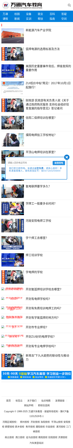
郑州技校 (24, 422)
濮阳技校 (40, 426)
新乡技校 (19, 426)
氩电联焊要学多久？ (38, 186)
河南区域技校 (9, 422)
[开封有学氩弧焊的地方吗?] (12, 317)
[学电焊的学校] (12, 277)
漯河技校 (60, 426)
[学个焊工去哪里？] (12, 243)
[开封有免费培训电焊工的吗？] (12, 308)
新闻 (17, 18)
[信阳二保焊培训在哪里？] (12, 122)
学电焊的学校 (34, 272)
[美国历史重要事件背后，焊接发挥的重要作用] (12, 71)
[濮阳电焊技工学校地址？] (12, 140)
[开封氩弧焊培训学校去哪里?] (12, 288)
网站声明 (28, 405)
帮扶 (40, 18)
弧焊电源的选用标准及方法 (43, 49)
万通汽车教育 (35, 411)
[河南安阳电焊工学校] (12, 225)
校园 (17, 13)
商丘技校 (9, 437)
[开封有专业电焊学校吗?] (12, 345)
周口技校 (20, 437)
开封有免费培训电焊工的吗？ (44, 308)
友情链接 (59, 400)
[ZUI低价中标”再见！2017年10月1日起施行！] (12, 88)
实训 (28, 18)
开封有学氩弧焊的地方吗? (42, 317)
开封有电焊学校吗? (38, 298)
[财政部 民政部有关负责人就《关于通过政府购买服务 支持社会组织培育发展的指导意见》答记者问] (12, 105)
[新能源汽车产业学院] (12, 35)
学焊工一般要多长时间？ (41, 203)
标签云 (19, 400)
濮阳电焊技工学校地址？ (41, 134)
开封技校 (35, 422)
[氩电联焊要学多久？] (12, 191)
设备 (28, 13)
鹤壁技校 (9, 426)
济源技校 (62, 437)
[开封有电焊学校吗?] (12, 298)
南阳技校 (42, 437)
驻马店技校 (32, 437)
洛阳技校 (45, 422)
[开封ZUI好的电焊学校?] (12, 336)
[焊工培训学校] (12, 260)
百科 (52, 13)
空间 (64, 18)
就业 (40, 13)
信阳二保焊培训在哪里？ (41, 117)
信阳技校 (52, 437)
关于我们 (31, 400)
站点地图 (45, 400)
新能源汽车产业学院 (38, 30)
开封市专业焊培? (36, 327)
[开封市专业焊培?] (12, 326)
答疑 (64, 13)
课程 (5, 18)
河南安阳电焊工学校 (38, 220)
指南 (52, 18)
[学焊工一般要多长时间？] (12, 208)
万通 (5, 13)
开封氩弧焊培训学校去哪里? (43, 289)
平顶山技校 (57, 422)
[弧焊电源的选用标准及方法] (12, 54)
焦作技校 (30, 426)
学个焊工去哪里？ (37, 237)
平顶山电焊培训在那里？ (41, 152)
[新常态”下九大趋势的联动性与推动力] (12, 360)
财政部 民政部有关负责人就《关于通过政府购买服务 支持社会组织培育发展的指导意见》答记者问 (47, 104)
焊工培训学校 (34, 255)
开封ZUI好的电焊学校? (40, 336)
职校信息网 (44, 405)
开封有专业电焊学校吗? (41, 346)
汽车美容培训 (36, 443)
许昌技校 (50, 426)
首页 (8, 400)
